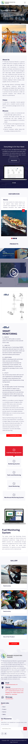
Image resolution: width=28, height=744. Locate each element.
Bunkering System (14, 464)
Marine (5, 200)
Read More (14, 160)
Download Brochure (14, 435)
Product (4, 709)
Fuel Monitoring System (14, 452)
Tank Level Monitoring (14, 475)
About (3, 707)
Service (4, 712)
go (25, 728)
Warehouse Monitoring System (14, 497)
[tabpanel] (14, 173)
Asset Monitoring (14, 486)
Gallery (4, 714)
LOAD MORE (14, 643)
